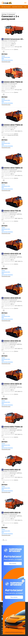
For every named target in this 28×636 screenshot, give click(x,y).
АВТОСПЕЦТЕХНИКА (7, 60)
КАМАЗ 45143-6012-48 (12, 254)
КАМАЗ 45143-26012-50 (13, 384)
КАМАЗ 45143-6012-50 (12, 341)
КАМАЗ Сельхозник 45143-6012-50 (14, 39)
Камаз (3, 55)
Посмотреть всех (6, 61)
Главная (3, 13)
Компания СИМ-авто (6, 58)
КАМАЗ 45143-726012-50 (13, 168)
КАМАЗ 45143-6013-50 (12, 298)
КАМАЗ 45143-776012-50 (13, 82)
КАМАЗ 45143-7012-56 (12, 211)
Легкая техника (6, 7)
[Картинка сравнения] (4, 52)
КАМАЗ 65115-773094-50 (13, 427)
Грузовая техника (17, 7)
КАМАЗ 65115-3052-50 (12, 470)
